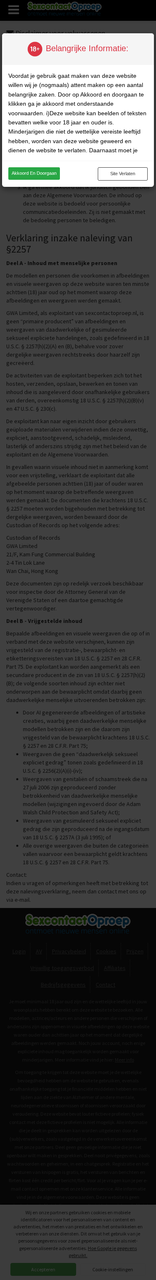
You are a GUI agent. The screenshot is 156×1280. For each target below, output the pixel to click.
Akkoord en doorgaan (34, 173)
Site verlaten (122, 173)
